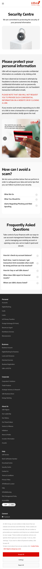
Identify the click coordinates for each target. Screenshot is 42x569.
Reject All (21, 565)
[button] (5, 139)
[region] (21, 544)
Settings (21, 560)
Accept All (21, 554)
